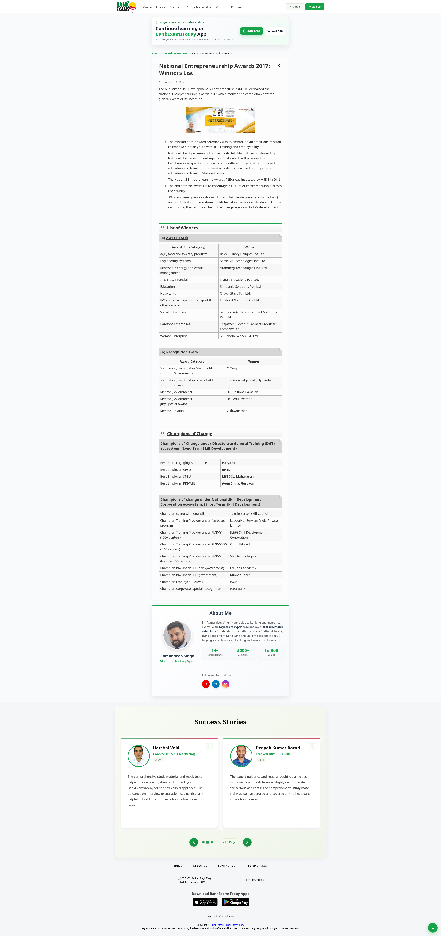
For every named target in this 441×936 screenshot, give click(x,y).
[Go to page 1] (193, 842)
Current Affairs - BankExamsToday (226, 924)
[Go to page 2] (207, 842)
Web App (277, 31)
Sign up (316, 6)
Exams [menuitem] (174, 7)
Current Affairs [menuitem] (154, 7)
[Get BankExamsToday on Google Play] (235, 902)
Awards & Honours (175, 53)
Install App (253, 31)
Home (155, 53)
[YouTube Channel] (206, 684)
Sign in (297, 6)
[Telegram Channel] (216, 684)
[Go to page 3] (212, 842)
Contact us (226, 866)
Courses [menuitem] (236, 7)
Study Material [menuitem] (197, 7)
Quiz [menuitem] (219, 7)
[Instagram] (225, 684)
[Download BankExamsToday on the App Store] (205, 902)
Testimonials (256, 866)
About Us (200, 866)
